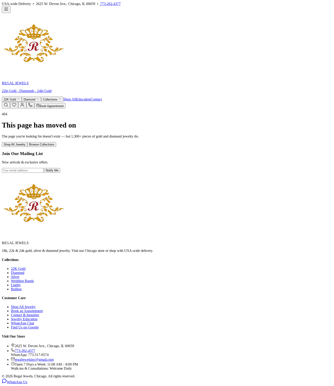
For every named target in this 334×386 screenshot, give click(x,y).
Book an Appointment (27, 311)
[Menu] (6, 9)
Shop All (69, 99)
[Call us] (30, 106)
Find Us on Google (25, 327)
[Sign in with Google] (22, 105)
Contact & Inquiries (25, 315)
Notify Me (52, 170)
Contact (96, 99)
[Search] (6, 105)
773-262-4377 (110, 4)
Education (83, 99)
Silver (15, 277)
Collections (50, 99)
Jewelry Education (24, 319)
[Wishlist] (14, 106)
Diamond (30, 99)
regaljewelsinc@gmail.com (34, 359)
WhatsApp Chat (22, 323)
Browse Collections (41, 144)
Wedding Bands (22, 281)
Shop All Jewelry (14, 144)
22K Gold (10, 99)
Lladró (15, 285)
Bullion (16, 289)
